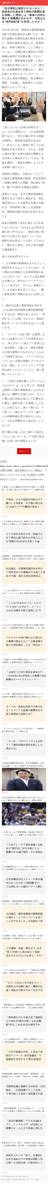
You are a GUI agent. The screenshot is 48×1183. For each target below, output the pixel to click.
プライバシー (30, 1179)
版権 (37, 1179)
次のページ (24, 451)
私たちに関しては (7, 1179)
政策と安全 (18, 1179)
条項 (23, 1179)
